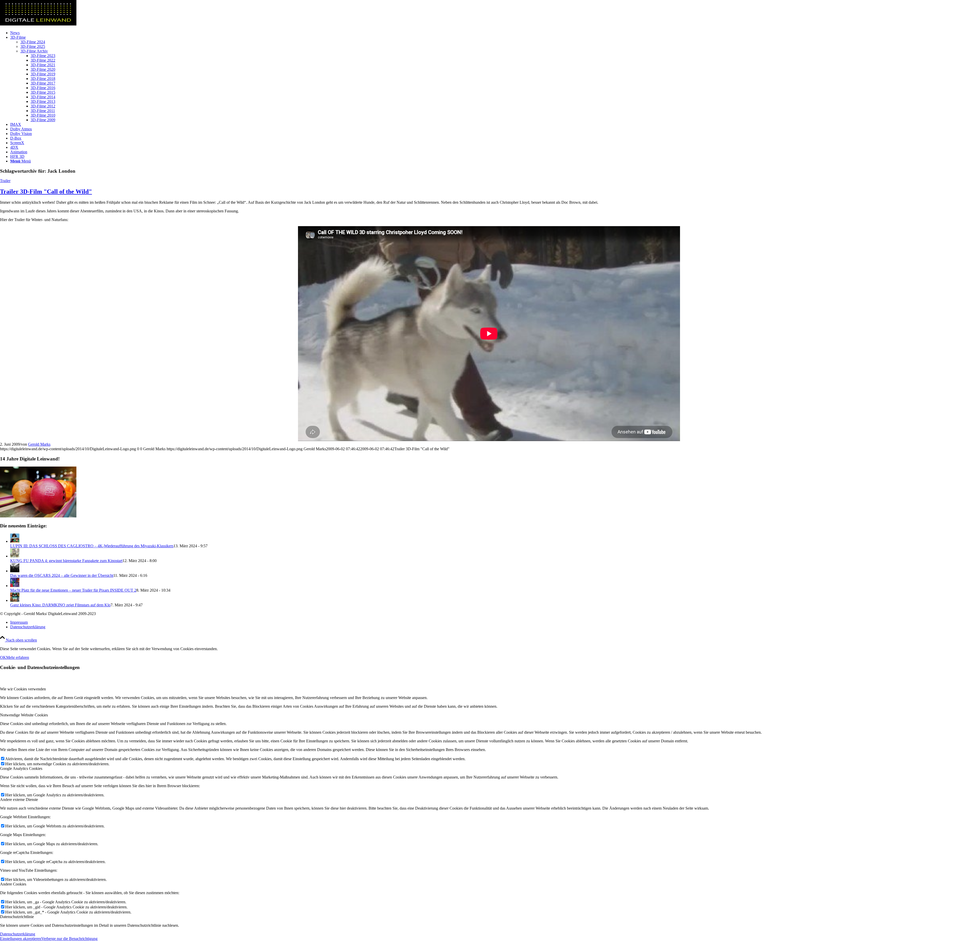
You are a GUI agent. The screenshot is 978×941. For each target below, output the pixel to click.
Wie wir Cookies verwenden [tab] (23, 689)
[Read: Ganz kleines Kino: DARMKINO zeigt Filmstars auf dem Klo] (14, 600)
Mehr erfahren (17, 657)
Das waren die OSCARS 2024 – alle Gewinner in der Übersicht (61, 575)
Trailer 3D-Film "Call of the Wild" (46, 191)
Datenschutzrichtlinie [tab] (17, 917)
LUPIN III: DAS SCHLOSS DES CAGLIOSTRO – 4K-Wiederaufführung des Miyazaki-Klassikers (91, 546)
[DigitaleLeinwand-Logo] (38, 24)
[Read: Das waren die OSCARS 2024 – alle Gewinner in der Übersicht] (14, 571)
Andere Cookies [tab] (13, 884)
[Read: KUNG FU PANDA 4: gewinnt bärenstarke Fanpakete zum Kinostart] (14, 556)
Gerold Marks (39, 444)
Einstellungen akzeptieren (20, 938)
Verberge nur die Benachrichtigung (69, 938)
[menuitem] (494, 33)
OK (3, 657)
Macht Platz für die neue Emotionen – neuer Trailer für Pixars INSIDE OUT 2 (73, 590)
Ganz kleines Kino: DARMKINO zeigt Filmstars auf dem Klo (60, 605)
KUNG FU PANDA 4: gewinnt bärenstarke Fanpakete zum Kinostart (66, 560)
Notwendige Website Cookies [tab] (24, 715)
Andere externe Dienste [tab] (19, 799)
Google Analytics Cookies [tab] (21, 768)
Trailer (5, 181)
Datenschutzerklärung (17, 934)
